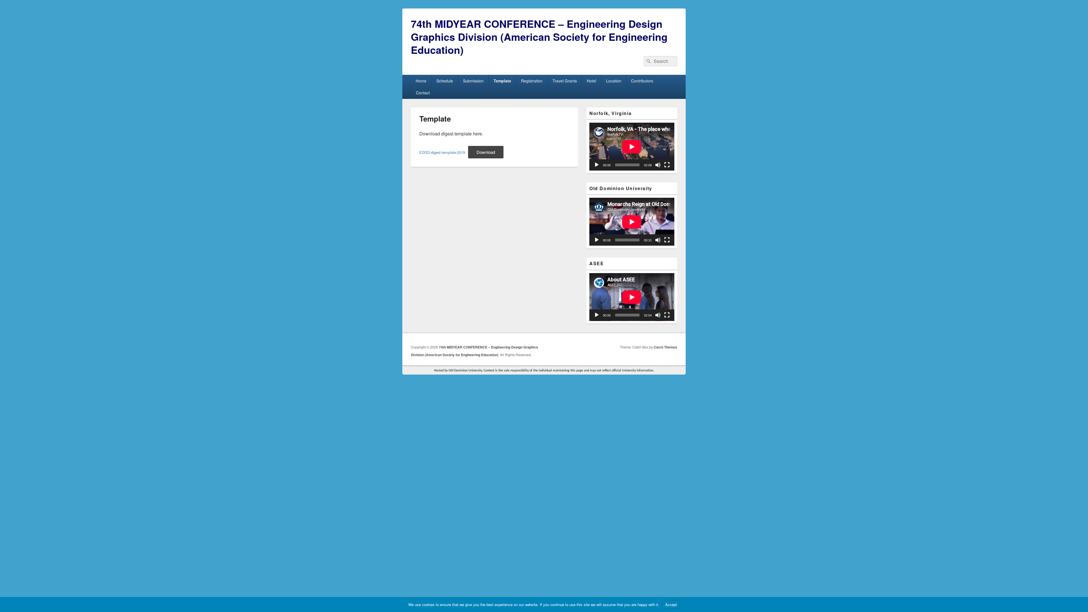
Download (486, 152)
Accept (671, 604)
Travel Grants (564, 81)
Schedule (444, 81)
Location (613, 81)
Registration (532, 81)
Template (502, 81)
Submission (473, 81)
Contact (423, 92)
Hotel (591, 81)
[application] (631, 147)
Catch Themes (665, 347)
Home (421, 81)
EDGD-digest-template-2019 (442, 152)
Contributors (642, 81)
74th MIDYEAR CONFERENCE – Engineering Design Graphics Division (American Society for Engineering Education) (539, 36)
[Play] (597, 165)
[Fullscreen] (667, 165)
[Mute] (658, 165)
